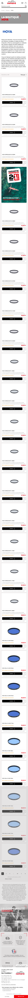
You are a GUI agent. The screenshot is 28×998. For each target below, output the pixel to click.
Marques (7, 10)
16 (17, 873)
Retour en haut (8, 878)
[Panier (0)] (25, 3)
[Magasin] (22, 3)
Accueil (2, 10)
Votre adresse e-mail (5, 921)
